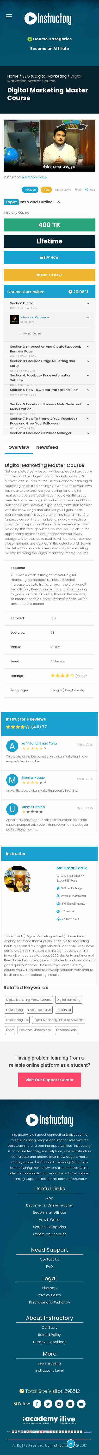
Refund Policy (49, 1334)
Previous (30, 190)
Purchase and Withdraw (49, 1302)
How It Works (49, 1219)
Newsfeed (47, 447)
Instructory (62, 1445)
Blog (49, 1198)
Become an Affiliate (49, 48)
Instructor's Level (49, 1370)
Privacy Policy (49, 1295)
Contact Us (49, 1259)
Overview (18, 447)
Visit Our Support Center (49, 1080)
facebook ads (66, 1030)
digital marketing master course (28, 1000)
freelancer (63, 1010)
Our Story (49, 1327)
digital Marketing (68, 1000)
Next (46, 190)
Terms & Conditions (49, 1342)
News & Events (49, 1363)
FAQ (49, 1266)
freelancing (14, 1010)
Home (13, 76)
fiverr (10, 1030)
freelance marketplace (35, 1030)
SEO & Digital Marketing (44, 76)
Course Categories (49, 1227)
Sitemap (49, 1287)
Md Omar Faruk (34, 177)
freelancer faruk (39, 1010)
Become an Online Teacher (49, 1205)
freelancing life (17, 1020)
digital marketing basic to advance (58, 1020)
